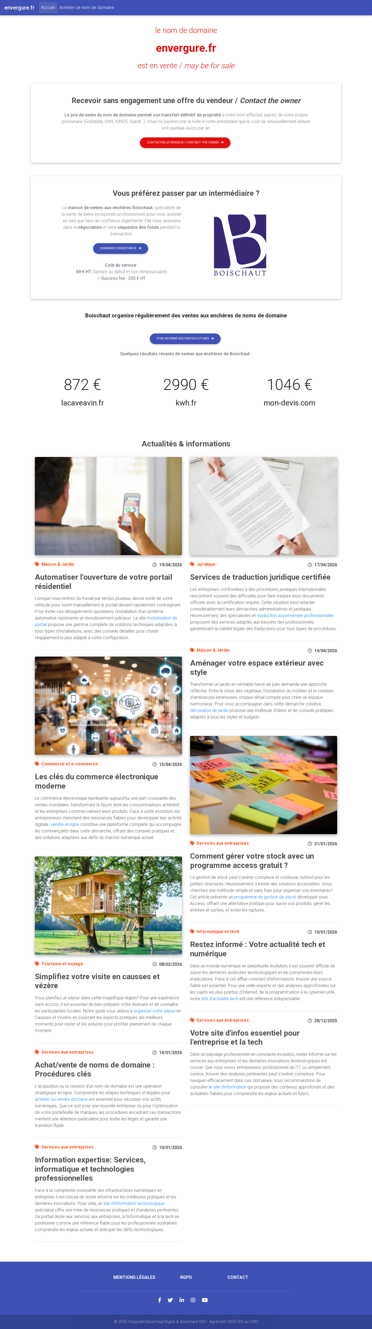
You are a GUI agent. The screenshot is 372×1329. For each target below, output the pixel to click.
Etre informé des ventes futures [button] (183, 338)
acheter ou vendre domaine (61, 1099)
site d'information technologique (133, 1203)
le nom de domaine (186, 30)
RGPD (186, 1277)
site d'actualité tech (219, 998)
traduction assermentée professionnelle (295, 615)
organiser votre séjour (154, 1011)
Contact (237, 1277)
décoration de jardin (209, 710)
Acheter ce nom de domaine (86, 7)
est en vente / (186, 65)
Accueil (49, 7)
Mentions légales (134, 1277)
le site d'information (227, 1087)
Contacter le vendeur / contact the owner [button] (183, 142)
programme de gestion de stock (265, 897)
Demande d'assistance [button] (118, 248)
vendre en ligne (65, 824)
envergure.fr (186, 48)
